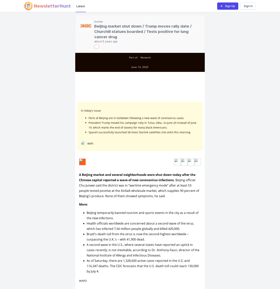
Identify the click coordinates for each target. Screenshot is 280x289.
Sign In (248, 6)
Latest (80, 6)
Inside (98, 21)
